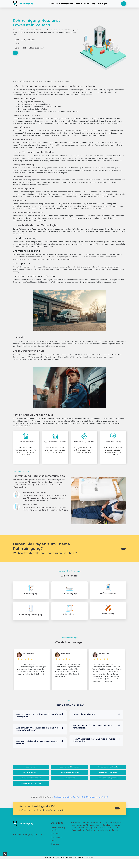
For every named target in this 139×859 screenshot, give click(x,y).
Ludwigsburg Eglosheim (108, 778)
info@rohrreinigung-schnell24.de (30, 834)
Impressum (56, 837)
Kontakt (78, 4)
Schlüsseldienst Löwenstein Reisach (68, 797)
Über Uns (53, 4)
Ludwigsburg (69, 778)
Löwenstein (31, 767)
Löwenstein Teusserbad (31, 778)
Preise (86, 4)
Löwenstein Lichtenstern (69, 772)
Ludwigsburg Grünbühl (31, 783)
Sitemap (55, 844)
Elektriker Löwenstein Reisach (96, 797)
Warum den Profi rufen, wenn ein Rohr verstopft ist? (93, 726)
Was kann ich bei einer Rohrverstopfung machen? (37, 742)
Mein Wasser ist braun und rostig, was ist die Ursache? (94, 740)
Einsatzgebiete (66, 4)
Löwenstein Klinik (31, 772)
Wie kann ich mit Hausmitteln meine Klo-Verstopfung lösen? (37, 729)
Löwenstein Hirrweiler (69, 767)
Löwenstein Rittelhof (108, 772)
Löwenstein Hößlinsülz (108, 767)
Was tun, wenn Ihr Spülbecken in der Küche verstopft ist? (38, 715)
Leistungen (102, 4)
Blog (93, 4)
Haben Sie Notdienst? (84, 714)
